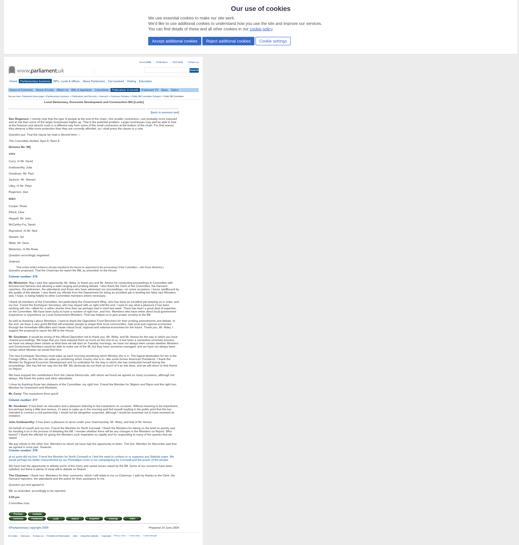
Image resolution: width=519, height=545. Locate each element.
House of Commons (21, 89)
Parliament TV (150, 89)
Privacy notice (120, 536)
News (164, 89)
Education (145, 81)
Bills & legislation (81, 89)
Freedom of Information (58, 536)
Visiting (131, 81)
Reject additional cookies (228, 41)
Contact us (193, 62)
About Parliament (94, 81)
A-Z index (13, 536)
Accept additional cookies (174, 41)
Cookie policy (134, 536)
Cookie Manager (150, 536)
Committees (102, 89)
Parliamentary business (35, 81)
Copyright (106, 536)
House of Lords (45, 89)
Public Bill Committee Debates (146, 96)
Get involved (116, 81)
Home (13, 81)
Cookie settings (273, 41)
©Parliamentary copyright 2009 (28, 527)
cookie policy (261, 29)
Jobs (75, 536)
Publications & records (125, 89)
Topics (175, 89)
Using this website (89, 536)
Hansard (103, 96)
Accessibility (145, 62)
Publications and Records (84, 96)
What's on (62, 89)
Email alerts (162, 62)
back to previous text (165, 112)
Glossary (25, 536)
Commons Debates (119, 96)
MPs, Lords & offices (66, 81)
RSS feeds (178, 62)
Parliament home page (33, 96)
